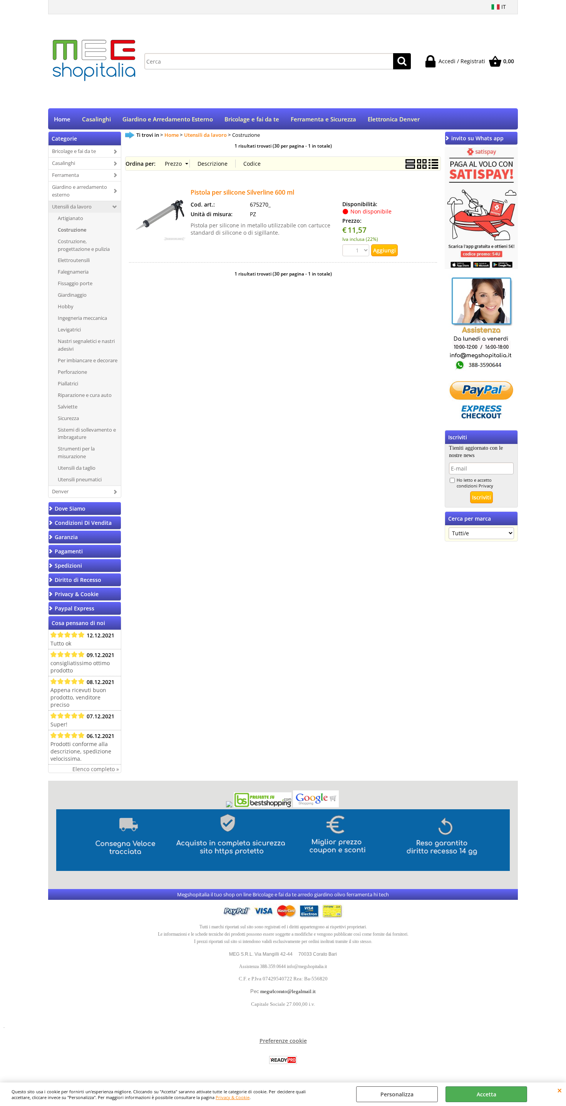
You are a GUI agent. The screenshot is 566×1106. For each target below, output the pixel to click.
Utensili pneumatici (80, 479)
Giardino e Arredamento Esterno (167, 119)
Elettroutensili (74, 260)
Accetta (486, 1094)
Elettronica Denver (394, 119)
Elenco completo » (95, 769)
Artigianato (70, 218)
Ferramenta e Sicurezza (323, 119)
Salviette (67, 406)
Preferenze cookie (283, 1040)
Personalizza (397, 1094)
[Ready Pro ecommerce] (283, 1060)
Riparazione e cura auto (85, 395)
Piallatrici (68, 383)
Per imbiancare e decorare (87, 360)
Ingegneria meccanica (82, 317)
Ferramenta (65, 174)
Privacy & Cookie (233, 1097)
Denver (60, 491)
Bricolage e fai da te (251, 119)
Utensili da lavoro (72, 206)
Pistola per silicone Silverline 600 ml (242, 192)
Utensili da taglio (76, 467)
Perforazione (72, 371)
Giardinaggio (72, 294)
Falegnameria (73, 271)
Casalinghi (96, 119)
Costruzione (72, 229)
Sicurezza (68, 418)
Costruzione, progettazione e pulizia (84, 245)
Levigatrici (69, 329)
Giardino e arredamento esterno (79, 190)
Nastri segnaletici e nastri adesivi (86, 345)
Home (62, 119)
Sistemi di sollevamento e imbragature (87, 433)
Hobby (66, 306)
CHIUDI (559, 1090)
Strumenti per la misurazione (76, 452)
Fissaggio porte (75, 283)
